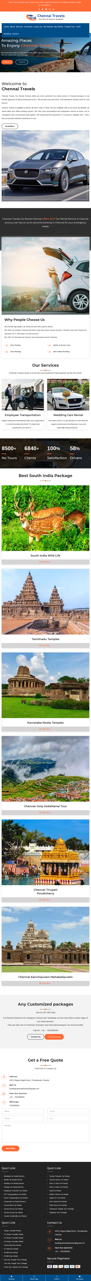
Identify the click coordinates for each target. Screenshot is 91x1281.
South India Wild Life (45, 555)
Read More (10, 126)
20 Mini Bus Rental (11, 1252)
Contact (15, 34)
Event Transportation (68, 415)
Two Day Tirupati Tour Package (15, 1263)
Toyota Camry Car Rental (58, 1180)
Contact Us (21, 62)
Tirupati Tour (69, 27)
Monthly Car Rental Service (14, 1183)
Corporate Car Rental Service (15, 1201)
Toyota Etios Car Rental (12, 1205)
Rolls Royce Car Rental (58, 1205)
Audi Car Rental (55, 1191)
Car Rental (28, 27)
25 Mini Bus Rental (11, 1256)
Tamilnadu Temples (45, 639)
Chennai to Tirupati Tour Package (61, 1209)
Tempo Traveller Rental (12, 1231)
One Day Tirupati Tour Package (15, 1260)
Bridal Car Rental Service (13, 1180)
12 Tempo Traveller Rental (13, 1234)
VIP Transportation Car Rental (15, 1194)
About (12, 27)
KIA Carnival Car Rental (58, 1201)
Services (19, 27)
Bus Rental (58, 27)
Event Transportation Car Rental (15, 1198)
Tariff (78, 27)
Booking (7, 34)
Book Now (7, 62)
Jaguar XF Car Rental (57, 1198)
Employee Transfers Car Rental (15, 1191)
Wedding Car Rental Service (14, 1176)
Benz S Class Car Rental (58, 1183)
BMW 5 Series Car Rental (58, 1194)
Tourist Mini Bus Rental (12, 1245)
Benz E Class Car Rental (58, 1187)
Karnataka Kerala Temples (45, 722)
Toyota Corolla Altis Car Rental (15, 1216)
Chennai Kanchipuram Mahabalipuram (45, 977)
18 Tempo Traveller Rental (13, 1241)
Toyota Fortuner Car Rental (59, 1176)
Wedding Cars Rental (23, 415)
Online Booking (54, 1037)
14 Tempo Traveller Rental (13, 1238)
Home (6, 27)
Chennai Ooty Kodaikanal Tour (45, 806)
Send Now (10, 1148)
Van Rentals (48, 27)
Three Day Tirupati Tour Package (16, 1267)
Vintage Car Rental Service (14, 1187)
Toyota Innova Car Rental (13, 1209)
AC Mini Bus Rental (11, 1249)
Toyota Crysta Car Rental (13, 1212)
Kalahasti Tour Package (58, 1212)
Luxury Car (38, 27)
